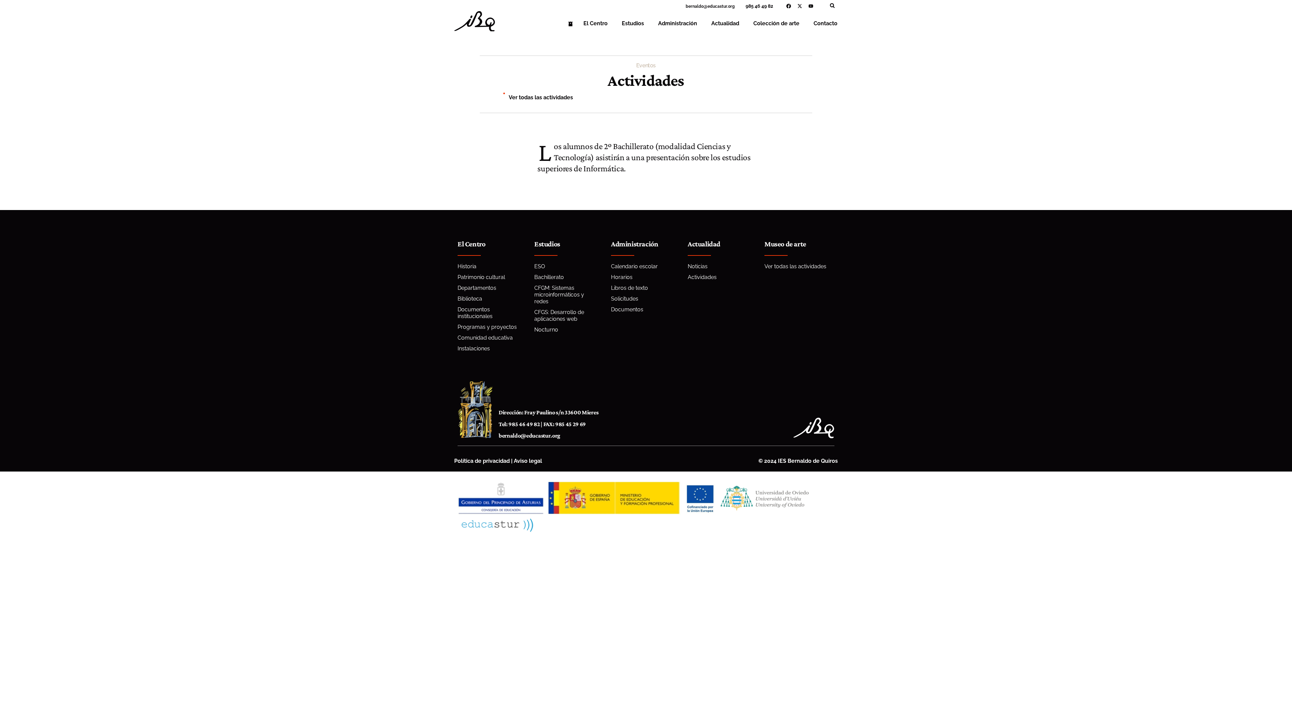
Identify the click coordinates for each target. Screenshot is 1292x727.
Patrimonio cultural (481, 277)
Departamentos (477, 288)
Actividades (702, 277)
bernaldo (695, 6)
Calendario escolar (634, 266)
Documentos (627, 309)
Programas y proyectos (487, 327)
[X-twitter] (799, 6)
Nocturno (546, 329)
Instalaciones (474, 348)
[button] (832, 5)
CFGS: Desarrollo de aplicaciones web (559, 315)
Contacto (825, 23)
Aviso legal (528, 461)
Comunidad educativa (485, 338)
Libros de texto (629, 288)
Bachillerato (549, 277)
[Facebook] (788, 6)
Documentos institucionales (475, 312)
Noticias (698, 266)
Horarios (622, 277)
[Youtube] (811, 6)
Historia (467, 266)
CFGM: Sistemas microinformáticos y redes (559, 295)
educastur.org (721, 6)
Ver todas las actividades (541, 97)
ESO (539, 266)
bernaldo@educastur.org (529, 435)
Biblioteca (470, 299)
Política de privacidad (482, 461)
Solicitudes (624, 299)
